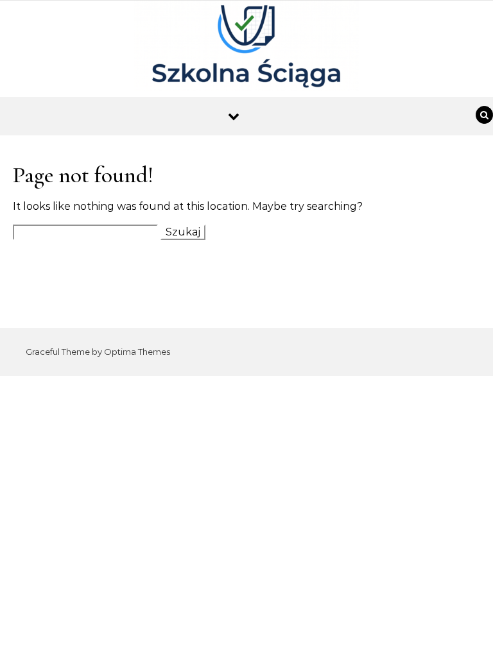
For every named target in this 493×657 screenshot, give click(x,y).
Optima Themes (137, 351)
